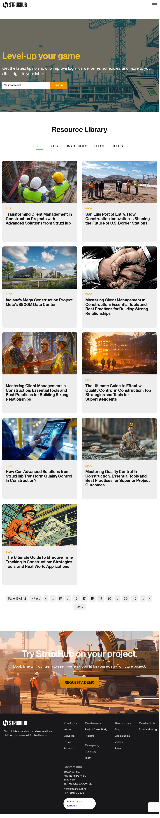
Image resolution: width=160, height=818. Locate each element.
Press (99, 146)
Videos (117, 146)
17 (84, 598)
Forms (67, 742)
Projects (89, 735)
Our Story (90, 751)
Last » (79, 607)
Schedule (68, 748)
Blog (54, 146)
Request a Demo (80, 682)
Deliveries (68, 735)
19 (100, 598)
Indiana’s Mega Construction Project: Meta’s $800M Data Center (40, 302)
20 (109, 598)
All (39, 146)
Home (66, 729)
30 (126, 598)
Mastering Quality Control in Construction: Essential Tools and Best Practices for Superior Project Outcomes (117, 478)
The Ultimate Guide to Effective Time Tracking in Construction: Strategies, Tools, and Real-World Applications (39, 562)
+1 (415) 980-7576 (73, 792)
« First (35, 598)
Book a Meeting (148, 729)
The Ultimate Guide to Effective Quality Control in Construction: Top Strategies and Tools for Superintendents (118, 392)
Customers (93, 723)
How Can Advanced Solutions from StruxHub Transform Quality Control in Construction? (39, 476)
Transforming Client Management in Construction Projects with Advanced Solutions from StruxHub (39, 218)
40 (134, 598)
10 (60, 598)
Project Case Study (96, 729)
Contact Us (147, 723)
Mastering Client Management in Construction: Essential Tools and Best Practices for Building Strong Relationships (116, 307)
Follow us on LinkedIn (74, 803)
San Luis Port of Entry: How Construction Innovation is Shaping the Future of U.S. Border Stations (117, 218)
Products (70, 723)
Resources (123, 723)
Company (92, 745)
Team (88, 757)
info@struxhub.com (74, 788)
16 (75, 598)
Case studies (76, 146)
